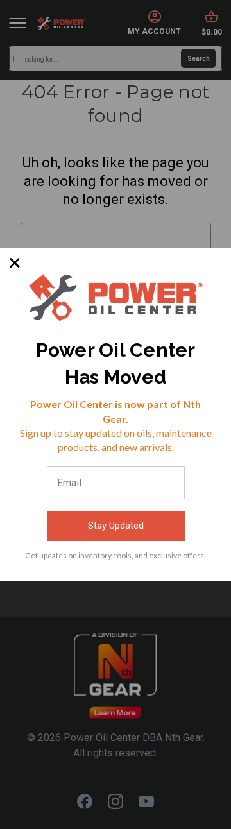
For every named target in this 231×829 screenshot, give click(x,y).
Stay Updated (116, 525)
